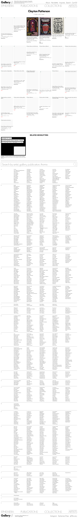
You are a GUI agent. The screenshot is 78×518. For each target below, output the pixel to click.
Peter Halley (16, 295)
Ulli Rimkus (41, 412)
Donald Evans (67, 248)
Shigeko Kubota (67, 323)
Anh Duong (67, 240)
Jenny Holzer (55, 300)
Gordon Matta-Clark (30, 359)
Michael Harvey (29, 298)
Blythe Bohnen (42, 199)
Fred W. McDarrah (30, 363)
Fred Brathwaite (55, 193)
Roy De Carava (16, 221)
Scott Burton (67, 201)
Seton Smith (41, 454)
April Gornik (54, 269)
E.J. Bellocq (28, 200)
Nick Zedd (28, 502)
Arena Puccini (67, 398)
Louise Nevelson (42, 374)
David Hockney (55, 295)
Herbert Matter (29, 360)
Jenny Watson (29, 478)
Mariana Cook (55, 223)
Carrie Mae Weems (30, 487)
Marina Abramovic (17, 171)
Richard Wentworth (43, 481)
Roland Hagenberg (17, 291)
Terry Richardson (29, 420)
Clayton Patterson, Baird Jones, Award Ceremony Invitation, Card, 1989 (7, 127)
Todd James (15, 311)
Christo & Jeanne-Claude (31, 308)
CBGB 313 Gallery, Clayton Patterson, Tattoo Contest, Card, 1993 (19, 107)
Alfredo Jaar (16, 307)
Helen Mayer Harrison (30, 292)
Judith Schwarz (29, 439)
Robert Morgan (67, 350)
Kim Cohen (41, 225)
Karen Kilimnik (42, 315)
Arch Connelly (55, 219)
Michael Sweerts (68, 447)
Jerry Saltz (15, 433)
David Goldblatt (42, 274)
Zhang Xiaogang (16, 495)
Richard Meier (42, 349)
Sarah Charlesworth (30, 224)
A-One (15, 169)
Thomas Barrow (16, 196)
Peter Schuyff (29, 437)
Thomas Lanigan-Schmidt (18, 339)
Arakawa (41, 182)
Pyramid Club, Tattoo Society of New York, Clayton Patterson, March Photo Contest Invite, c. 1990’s (32, 113)
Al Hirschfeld (55, 291)
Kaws (14, 330)
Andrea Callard (16, 219)
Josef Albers (29, 170)
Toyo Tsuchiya (55, 460)
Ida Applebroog (42, 181)
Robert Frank (55, 261)
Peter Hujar (67, 296)
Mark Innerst (55, 304)
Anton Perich (29, 396)
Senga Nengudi (42, 371)
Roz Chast (28, 225)
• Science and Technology (33, 40)
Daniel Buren (67, 193)
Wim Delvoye (29, 241)
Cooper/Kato (55, 225)
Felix (27, 256)
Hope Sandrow (16, 441)
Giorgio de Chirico (29, 233)
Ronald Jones (67, 309)
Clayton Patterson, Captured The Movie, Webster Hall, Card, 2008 (6, 64)
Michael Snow (55, 431)
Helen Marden (16, 366)
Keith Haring (29, 289)
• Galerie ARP (54, 37)
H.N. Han (15, 301)
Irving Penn (28, 393)
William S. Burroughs (68, 197)
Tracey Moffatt (55, 355)
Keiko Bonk (41, 205)
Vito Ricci (28, 418)
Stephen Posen (67, 387)
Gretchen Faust (16, 261)
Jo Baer (15, 190)
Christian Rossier (55, 423)
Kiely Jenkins (29, 309)
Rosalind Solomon (55, 434)
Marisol (28, 348)
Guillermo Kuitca (68, 325)
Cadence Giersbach (30, 275)
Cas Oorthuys (42, 382)
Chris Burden (67, 192)
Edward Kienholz (29, 328)
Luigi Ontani (41, 381)
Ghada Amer (29, 176)
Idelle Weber (29, 483)
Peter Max (28, 361)
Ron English (41, 251)
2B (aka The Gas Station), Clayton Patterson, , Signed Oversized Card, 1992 (44, 55)
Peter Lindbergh (55, 333)
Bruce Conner (55, 221)
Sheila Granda (55, 274)
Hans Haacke (16, 286)
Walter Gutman (67, 282)
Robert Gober (42, 271)
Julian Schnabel (29, 433)
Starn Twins (67, 460)
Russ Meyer (41, 360)
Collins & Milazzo (42, 363)
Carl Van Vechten (29, 475)
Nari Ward (15, 485)
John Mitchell (55, 351)
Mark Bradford (55, 190)
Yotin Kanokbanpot (17, 319)
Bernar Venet (42, 473)
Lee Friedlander (67, 256)
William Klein (42, 329)
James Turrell (67, 456)
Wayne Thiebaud (29, 457)
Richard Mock (55, 354)
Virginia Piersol (42, 398)
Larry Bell (28, 197)
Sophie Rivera (42, 419)
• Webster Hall (10, 66)
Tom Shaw (41, 427)
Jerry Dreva (54, 241)
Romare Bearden (16, 208)
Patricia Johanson (42, 308)
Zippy (53, 502)
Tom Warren (16, 490)
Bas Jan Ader (16, 178)
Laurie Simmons (42, 438)
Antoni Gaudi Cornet (56, 232)
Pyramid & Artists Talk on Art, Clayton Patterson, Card (19, 62)
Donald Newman (42, 378)
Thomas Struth (67, 438)
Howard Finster (42, 254)
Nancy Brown (55, 207)
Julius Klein (41, 326)
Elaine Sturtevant (68, 439)
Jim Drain (54, 240)
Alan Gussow (67, 280)
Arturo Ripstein (42, 416)
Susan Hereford (42, 295)
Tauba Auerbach (68, 171)
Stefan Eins (28, 248)
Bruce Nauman (29, 374)
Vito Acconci (16, 172)
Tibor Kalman (16, 318)
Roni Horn (67, 289)
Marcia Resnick (29, 413)
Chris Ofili (28, 380)
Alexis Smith (41, 447)
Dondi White (42, 488)
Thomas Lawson (16, 345)
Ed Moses (66, 359)
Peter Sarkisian (16, 447)
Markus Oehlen (16, 383)
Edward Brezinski (55, 197)
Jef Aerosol (15, 180)
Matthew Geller (16, 277)
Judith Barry (16, 197)
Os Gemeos (16, 278)
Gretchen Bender (29, 201)
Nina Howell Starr (55, 448)
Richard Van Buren (68, 194)
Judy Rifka (28, 423)
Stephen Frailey (55, 258)
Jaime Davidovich (16, 244)
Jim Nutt (66, 377)
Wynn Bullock (67, 189)
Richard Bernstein (29, 206)
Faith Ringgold (42, 413)
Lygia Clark (41, 214)
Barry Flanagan (42, 261)
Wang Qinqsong (16, 404)
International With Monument (57, 366)
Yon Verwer (41, 474)
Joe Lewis (41, 339)
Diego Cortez (55, 233)
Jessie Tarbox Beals (17, 206)
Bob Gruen (67, 276)
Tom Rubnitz (67, 416)
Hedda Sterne (67, 429)
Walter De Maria (16, 367)
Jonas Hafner (16, 290)
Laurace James (16, 310)
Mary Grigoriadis (68, 269)
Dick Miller (41, 364)
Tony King (41, 316)
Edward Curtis (67, 225)
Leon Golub (41, 278)
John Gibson (29, 273)
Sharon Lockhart (55, 336)
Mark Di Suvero (67, 446)
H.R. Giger (28, 276)
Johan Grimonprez (68, 270)
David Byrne (67, 206)
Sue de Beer (29, 193)
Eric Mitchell (54, 349)
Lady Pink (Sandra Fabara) (18, 254)
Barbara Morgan (68, 349)
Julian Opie (54, 380)
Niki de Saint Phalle (43, 391)
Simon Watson (29, 479)
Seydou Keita (16, 331)
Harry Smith (41, 450)
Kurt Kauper (16, 328)
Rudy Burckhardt (68, 191)
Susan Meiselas (42, 351)
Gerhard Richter (29, 421)
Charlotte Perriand (30, 398)
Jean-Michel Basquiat (17, 202)
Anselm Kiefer (29, 327)
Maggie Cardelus (16, 222)
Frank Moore (55, 369)
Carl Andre (41, 169)
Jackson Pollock (55, 398)
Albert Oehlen (16, 382)
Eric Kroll (66, 321)
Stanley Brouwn (55, 203)
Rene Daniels (16, 240)
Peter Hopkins (55, 301)
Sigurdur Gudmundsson (69, 277)
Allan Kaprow (16, 321)
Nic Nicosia (54, 372)
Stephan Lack (16, 335)
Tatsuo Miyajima (55, 353)
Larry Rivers (41, 420)
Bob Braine (54, 191)
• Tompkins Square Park (4, 66)
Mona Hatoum (29, 299)
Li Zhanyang (42, 502)
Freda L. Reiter (16, 423)
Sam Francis (54, 259)
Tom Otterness (67, 382)
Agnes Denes (29, 244)
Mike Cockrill (42, 221)
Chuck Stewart (67, 433)
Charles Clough (42, 220)
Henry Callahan (16, 218)
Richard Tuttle (67, 457)
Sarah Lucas (67, 335)
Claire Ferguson (29, 259)
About (48, 2)
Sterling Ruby (67, 417)
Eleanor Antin (42, 178)
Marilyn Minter (55, 348)
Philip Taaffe (16, 456)
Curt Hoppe (67, 286)
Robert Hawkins (29, 301)
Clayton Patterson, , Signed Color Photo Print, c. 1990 (19, 81)
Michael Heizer (42, 291)
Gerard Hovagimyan (68, 290)
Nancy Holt (54, 299)
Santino (15, 445)
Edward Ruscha (67, 420)
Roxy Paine (15, 389)
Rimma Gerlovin (16, 282)
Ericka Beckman (29, 189)
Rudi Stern (67, 428)
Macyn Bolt (41, 201)
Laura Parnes (29, 387)
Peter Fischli (41, 257)
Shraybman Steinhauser (56, 453)
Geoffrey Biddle (42, 185)
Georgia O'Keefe (16, 381)
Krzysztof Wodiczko (68, 480)
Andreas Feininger (17, 265)
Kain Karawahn (16, 322)
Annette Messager (42, 357)
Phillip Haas (15, 287)
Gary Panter (16, 393)
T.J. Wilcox (41, 492)
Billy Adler (15, 179)
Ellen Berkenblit (29, 203)
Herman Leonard (29, 345)
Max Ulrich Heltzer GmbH (44, 270)
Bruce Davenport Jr (68, 311)
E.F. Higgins (41, 299)
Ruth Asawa (54, 180)
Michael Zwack (55, 503)
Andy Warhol (16, 487)
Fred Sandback (16, 438)
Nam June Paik (16, 388)
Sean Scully (28, 441)
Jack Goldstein (42, 277)
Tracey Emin (42, 250)
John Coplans (55, 226)
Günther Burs (67, 198)
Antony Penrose (29, 394)
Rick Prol (66, 395)
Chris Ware (15, 486)
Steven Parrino (29, 388)
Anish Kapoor (16, 320)
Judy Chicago (29, 230)
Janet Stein (54, 451)
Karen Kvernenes (68, 329)
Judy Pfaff (41, 388)
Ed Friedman (67, 258)
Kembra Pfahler (42, 390)
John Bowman (55, 188)
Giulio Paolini (16, 395)
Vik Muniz (66, 365)
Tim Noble (54, 377)
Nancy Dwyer (67, 242)
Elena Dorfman (55, 237)
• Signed (63, 66)
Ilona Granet (55, 275)
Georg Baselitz (16, 201)
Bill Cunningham (68, 223)
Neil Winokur (55, 491)
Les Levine (41, 336)
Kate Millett (41, 368)
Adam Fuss (67, 262)
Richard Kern (29, 321)
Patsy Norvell (67, 372)
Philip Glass (41, 268)
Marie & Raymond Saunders (18, 449)
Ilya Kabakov (16, 316)
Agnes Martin (29, 351)
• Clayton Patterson (4, 36)
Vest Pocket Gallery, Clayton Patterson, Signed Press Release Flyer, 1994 (7, 113)
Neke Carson (16, 225)
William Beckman (29, 190)
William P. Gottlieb (55, 271)
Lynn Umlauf (16, 468)
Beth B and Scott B (16, 186)
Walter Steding (55, 450)
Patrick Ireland (55, 305)
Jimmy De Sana (16, 436)
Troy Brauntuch (55, 194)
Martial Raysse (16, 421)
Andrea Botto (42, 209)
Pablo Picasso (42, 397)
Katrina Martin (29, 354)
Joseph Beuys (29, 208)
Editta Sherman (42, 429)
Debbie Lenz (29, 344)
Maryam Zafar (16, 502)
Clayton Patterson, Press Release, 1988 (45, 90)
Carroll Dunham (67, 238)
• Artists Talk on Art (17, 63)
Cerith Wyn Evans (68, 247)
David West (41, 484)
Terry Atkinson (67, 169)
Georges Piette (42, 400)
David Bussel (67, 202)
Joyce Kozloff (55, 331)
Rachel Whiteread (42, 489)
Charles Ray (16, 419)
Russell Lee (28, 335)
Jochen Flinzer (42, 264)
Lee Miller (41, 366)
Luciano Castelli (16, 233)
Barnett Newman (42, 377)
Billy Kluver (54, 316)
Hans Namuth (16, 377)
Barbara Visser (55, 473)
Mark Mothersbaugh (68, 360)
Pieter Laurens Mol (55, 356)
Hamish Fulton (67, 261)
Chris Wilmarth (55, 485)
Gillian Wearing (29, 480)
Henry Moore (67, 347)
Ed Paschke (28, 389)
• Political (47, 91)
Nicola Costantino (68, 213)
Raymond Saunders (17, 451)
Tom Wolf (66, 482)
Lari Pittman (54, 394)
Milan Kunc (67, 326)
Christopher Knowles (56, 317)
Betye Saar (15, 427)
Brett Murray (67, 367)
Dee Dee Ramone (16, 415)
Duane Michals (42, 361)
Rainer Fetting (29, 260)
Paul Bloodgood (42, 194)
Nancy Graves (55, 278)
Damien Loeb (55, 337)
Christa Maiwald (16, 351)
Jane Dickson (42, 240)
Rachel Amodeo (29, 177)
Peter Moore (67, 348)
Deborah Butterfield (68, 204)
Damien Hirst (55, 293)
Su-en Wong (67, 484)
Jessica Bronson (55, 199)
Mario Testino (16, 463)
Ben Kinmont (42, 317)
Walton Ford (54, 254)
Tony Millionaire (42, 369)
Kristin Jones (67, 307)
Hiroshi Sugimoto (68, 441)
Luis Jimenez (42, 307)
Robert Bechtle (29, 187)
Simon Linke (54, 334)
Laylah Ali (28, 173)
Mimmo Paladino (16, 390)
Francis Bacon (16, 187)
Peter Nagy (15, 372)
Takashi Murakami (68, 366)
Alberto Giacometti (30, 271)
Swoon (66, 448)
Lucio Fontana (42, 265)
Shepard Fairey (16, 255)
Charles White (42, 487)
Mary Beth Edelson (17, 250)
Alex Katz (15, 325)
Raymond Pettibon (29, 400)
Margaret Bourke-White (56, 185)
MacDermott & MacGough (18, 348)
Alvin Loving (54, 345)
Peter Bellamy (29, 198)
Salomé (15, 431)
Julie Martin (28, 353)
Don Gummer (67, 278)
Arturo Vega (41, 472)
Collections (53, 6)
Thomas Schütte (29, 440)
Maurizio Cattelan (29, 217)
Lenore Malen (16, 355)
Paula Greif (54, 282)
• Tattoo (76, 90)
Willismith (54, 484)
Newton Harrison (29, 296)
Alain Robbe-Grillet (43, 421)
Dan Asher (54, 181)
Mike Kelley (28, 315)
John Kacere (16, 317)
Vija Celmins (29, 218)
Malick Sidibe (42, 432)
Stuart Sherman (42, 430)
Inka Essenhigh (55, 250)
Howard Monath (55, 359)
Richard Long (55, 338)
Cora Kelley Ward (16, 484)
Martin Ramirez (16, 413)
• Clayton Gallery (42, 39)
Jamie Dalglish (16, 239)
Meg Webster (29, 484)
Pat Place (54, 395)
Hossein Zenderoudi (30, 505)
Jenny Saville (16, 452)
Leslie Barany (16, 193)
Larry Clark (41, 213)
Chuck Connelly (55, 220)
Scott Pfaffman (42, 389)
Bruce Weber (29, 482)
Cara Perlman (29, 397)
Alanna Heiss (42, 290)
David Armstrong (55, 173)
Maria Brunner (67, 186)
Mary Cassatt (16, 230)
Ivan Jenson (28, 311)
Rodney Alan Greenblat (56, 279)
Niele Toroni (41, 458)
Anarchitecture (29, 179)
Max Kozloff (67, 315)
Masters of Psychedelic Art (57, 177)
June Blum (41, 196)
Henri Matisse (29, 357)
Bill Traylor (54, 457)
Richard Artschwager (56, 179)
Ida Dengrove (42, 235)
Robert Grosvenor (68, 275)
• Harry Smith (34, 40)
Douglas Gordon (42, 282)
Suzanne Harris (29, 291)
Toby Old (28, 382)
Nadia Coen (41, 224)
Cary (14, 226)
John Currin (67, 224)
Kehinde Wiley (55, 478)
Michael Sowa (55, 440)
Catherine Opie (42, 384)
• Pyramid (15, 64)
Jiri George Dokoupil (56, 236)
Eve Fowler (54, 257)
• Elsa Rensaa (60, 36)
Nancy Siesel (42, 434)
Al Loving (54, 344)
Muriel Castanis (16, 232)
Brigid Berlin (29, 204)
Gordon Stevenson (68, 432)
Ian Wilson (54, 487)
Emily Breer (54, 195)
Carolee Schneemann (30, 435)
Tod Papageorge (16, 396)
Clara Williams (55, 481)
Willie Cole (41, 229)
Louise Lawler (16, 343)
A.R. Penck (28, 392)
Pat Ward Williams (55, 482)
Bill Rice (28, 419)
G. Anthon (41, 176)
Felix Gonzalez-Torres (43, 279)
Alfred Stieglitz (67, 434)
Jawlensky (28, 307)
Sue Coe (41, 223)
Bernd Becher (29, 185)
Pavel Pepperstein (29, 395)
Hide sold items (39, 14)
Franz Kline (41, 331)
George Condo (55, 217)
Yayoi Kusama (67, 327)
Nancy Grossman (68, 274)
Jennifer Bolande (42, 200)
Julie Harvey (29, 297)
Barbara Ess (54, 249)
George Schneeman (30, 434)
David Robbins (42, 422)
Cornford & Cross (68, 218)
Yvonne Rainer (16, 412)
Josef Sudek (67, 440)
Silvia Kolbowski (55, 321)
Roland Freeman (55, 265)
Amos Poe (54, 396)
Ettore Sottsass (55, 439)
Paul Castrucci (29, 216)
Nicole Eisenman (29, 249)
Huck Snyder (55, 432)
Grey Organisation (55, 383)
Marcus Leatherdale (30, 334)
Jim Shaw (28, 454)
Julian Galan (16, 270)
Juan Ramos (16, 416)
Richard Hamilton (16, 298)
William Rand (16, 417)
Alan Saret (15, 446)
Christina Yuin (16, 500)
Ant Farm (15, 258)
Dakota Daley (16, 238)
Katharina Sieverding (43, 435)
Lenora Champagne (30, 221)
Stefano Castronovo (30, 214)
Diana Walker (16, 480)
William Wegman (29, 488)
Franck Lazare (29, 333)
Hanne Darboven (16, 241)
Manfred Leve (42, 335)
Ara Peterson (29, 399)
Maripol (28, 347)
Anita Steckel (55, 449)
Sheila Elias (28, 250)
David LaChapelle (16, 334)
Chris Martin (29, 352)
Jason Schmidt (29, 432)
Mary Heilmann (42, 289)
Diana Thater (16, 464)
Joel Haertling (16, 288)
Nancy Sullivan (67, 442)
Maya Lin (41, 345)
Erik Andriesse (42, 172)
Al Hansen (28, 287)
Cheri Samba (16, 435)
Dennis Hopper (67, 287)
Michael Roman (55, 415)
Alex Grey (54, 283)
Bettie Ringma (42, 414)
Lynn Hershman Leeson (30, 337)
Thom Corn (54, 231)
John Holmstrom (55, 298)
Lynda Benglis (29, 202)
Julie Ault (66, 174)
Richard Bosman (42, 208)
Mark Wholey (42, 490)
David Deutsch (42, 237)
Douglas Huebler (68, 294)
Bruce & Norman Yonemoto (18, 499)
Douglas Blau (42, 191)
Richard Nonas (67, 371)
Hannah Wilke (55, 479)
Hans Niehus (55, 373)
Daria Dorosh (55, 238)
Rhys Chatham (29, 226)
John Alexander (29, 172)
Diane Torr (41, 459)
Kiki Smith (41, 453)
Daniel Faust (16, 260)
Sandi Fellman (29, 257)
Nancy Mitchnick (55, 352)
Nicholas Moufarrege (68, 361)
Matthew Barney (16, 194)
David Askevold (55, 182)
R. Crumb (66, 220)
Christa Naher (16, 373)
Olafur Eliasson (29, 251)
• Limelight (46, 108)
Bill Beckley (28, 188)
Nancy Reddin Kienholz (30, 329)
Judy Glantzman (29, 283)
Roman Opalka (42, 383)
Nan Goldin (41, 275)
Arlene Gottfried (55, 270)
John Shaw (41, 426)
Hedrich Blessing (42, 193)
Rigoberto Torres (42, 463)
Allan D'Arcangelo (17, 235)
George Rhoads (29, 415)
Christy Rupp (67, 419)
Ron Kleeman (42, 323)
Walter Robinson (42, 423)
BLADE (41, 189)
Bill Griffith (67, 268)
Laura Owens (67, 384)
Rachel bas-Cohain (17, 200)
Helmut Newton (55, 371)
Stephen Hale (16, 293)
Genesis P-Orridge (17, 387)
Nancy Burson (67, 199)
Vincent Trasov (55, 456)
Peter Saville (16, 453)
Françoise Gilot (29, 278)
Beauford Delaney (29, 239)
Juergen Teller (16, 462)
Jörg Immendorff (29, 305)
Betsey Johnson (42, 310)
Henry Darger (16, 242)
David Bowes (55, 187)
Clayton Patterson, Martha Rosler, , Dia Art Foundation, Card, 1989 (32, 90)
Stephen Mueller (68, 364)
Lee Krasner (67, 319)
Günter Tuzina (67, 459)
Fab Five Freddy (55, 264)
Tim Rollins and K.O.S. (17, 315)
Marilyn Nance (16, 378)
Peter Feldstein (29, 255)
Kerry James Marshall (30, 350)
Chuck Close (42, 219)
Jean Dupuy (67, 241)
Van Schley (28, 429)
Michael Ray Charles (30, 223)
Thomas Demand (29, 242)
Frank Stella (54, 454)
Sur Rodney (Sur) (68, 445)
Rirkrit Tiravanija (29, 463)
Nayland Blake (42, 190)
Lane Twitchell (67, 462)
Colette (41, 232)
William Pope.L (55, 399)
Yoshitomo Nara (29, 371)
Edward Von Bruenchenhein (57, 209)
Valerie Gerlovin (16, 283)
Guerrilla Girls (29, 281)
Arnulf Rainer (16, 411)
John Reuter (28, 414)
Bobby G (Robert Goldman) (44, 276)
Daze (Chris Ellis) (42, 247)
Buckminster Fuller (68, 260)
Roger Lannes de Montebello (57, 365)
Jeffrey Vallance (29, 472)
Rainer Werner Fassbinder (18, 259)
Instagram (53, 516)
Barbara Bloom (42, 195)
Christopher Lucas (68, 334)
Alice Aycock (67, 176)
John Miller (41, 365)
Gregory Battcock (16, 203)
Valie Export (67, 249)
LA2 (14, 333)
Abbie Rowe (67, 414)
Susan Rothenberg (68, 411)
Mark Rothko (67, 412)
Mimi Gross (67, 273)
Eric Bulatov (67, 188)
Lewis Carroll (16, 224)
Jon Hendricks (42, 294)
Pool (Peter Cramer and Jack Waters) (18, 492)
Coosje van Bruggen (68, 185)
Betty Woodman (68, 485)
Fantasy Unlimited (16, 469)
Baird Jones (54, 309)
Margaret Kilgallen (30, 331)
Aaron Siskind (42, 441)
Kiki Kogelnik (55, 319)
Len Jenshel (28, 310)
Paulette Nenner (42, 372)
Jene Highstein (42, 300)
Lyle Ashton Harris (29, 290)
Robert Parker (16, 399)
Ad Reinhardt (16, 422)
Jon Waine (15, 479)
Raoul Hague (16, 292)
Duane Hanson (29, 288)
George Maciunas (16, 349)
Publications (29, 6)
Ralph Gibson (29, 274)
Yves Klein (41, 330)
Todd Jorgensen (67, 310)
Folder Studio (21, 516)
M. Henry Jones (67, 308)
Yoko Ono (41, 380)
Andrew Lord (55, 343)
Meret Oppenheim (55, 382)
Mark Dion (41, 243)
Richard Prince (67, 393)
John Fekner (29, 254)
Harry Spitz (54, 445)
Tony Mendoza (42, 355)
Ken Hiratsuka (55, 290)
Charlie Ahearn (16, 182)
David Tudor (54, 463)
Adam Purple (67, 399)
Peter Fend (28, 258)
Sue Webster (29, 485)
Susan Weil (28, 489)
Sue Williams (55, 483)
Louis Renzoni (29, 411)
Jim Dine (41, 242)
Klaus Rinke (41, 415)
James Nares (29, 372)
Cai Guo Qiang (16, 403)
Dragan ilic (28, 304)
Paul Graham (55, 273)
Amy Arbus (54, 169)
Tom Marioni (16, 369)
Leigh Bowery (55, 186)
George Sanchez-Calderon (18, 437)
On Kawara (15, 329)
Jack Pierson (42, 399)
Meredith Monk (55, 360)
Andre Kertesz (29, 322)
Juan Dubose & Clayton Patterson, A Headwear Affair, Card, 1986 (70, 34)
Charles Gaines (16, 269)
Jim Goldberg (42, 273)
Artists (72, 6)
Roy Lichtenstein (42, 343)
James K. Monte (55, 364)
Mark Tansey (16, 459)
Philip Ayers (67, 177)
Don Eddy (15, 248)
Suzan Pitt (54, 393)
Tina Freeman (67, 254)
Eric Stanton (54, 447)
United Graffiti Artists (56, 178)
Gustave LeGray (29, 339)
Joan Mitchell (55, 350)
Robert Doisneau (55, 235)
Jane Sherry (41, 431)
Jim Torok (41, 457)
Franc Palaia (16, 391)
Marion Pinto (55, 390)
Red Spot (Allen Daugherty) (18, 243)
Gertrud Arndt (55, 174)
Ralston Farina (16, 256)
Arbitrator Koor (55, 326)
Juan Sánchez (67, 450)
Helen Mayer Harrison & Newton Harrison (32, 294)
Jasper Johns (42, 309)
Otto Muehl (67, 363)
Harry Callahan (16, 217)
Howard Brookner (55, 202)
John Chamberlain (30, 220)
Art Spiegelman (55, 442)
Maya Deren (42, 236)
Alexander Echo (16, 247)
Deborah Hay (42, 287)
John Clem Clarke (42, 215)
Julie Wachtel (16, 478)
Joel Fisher (41, 258)
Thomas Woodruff (68, 488)
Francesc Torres (42, 462)
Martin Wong (67, 483)
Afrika (15, 181)
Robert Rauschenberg (17, 418)
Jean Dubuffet (55, 244)
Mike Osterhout (67, 381)
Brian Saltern (16, 432)
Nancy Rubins (67, 415)
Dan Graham (55, 272)
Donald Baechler (16, 188)
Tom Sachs (15, 428)
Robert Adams (16, 176)
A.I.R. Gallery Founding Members (19, 170)
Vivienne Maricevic (17, 368)
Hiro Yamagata (16, 498)
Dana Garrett (16, 274)
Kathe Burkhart (67, 195)
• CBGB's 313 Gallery (17, 108)
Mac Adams (16, 175)
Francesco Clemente (43, 216)
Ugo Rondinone (55, 417)
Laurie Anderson (29, 182)
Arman (54, 172)
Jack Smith (41, 451)
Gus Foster (54, 255)
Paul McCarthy (29, 362)
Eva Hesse (41, 297)
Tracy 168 (41, 464)
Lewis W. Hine (55, 288)
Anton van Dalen (16, 237)
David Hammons (16, 300)
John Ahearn (29, 169)
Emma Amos (29, 178)
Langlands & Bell (29, 196)
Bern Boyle (54, 189)
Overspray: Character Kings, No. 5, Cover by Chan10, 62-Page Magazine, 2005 (7, 34)
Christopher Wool (68, 489)
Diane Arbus (54, 170)
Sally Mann (15, 360)
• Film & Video (60, 65)
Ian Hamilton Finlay (30, 263)
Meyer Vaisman (16, 474)
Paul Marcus (16, 364)
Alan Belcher (29, 194)
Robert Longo (55, 339)
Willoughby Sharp (29, 453)
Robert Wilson (55, 489)
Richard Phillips (42, 393)
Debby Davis (29, 236)
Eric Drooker (55, 242)
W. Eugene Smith (55, 426)
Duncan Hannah (29, 286)
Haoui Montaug (55, 363)
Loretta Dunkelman (68, 239)
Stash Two (66, 463)
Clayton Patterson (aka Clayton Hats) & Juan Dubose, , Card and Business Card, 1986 (58, 114)
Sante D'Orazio (16, 236)
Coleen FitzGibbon (43, 259)
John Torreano (42, 460)
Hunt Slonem (42, 445)
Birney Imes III (16, 305)
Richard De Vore (68, 472)
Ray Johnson (54, 307)
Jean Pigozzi (54, 387)
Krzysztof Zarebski (17, 503)
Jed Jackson (16, 308)
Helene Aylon (67, 178)
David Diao (41, 238)
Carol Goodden (42, 280)
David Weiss (29, 491)
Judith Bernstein (29, 205)
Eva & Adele (16, 177)
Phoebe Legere (29, 338)
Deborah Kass (16, 323)
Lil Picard (41, 395)
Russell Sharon (29, 452)
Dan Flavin (41, 262)
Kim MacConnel (16, 347)
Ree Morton (67, 357)
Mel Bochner (42, 197)
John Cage (15, 213)
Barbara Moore (55, 368)
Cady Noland (55, 378)
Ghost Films (28, 261)
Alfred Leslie (42, 334)
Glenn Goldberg (42, 272)
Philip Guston (67, 281)
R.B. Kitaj (41, 322)
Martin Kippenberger (43, 318)
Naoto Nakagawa (16, 374)
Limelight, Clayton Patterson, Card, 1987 (44, 107)
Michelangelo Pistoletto (56, 392)
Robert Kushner (67, 328)
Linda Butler (67, 203)
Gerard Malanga (16, 354)
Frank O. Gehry (16, 276)
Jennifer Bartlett (16, 199)
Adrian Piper (54, 391)
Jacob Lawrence (16, 344)
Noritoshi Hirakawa (56, 289)
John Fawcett (16, 262)
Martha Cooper (55, 224)
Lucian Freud (67, 255)
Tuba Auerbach (67, 172)
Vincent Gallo (16, 272)
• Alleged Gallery (3, 88)
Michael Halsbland (17, 296)
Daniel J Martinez (29, 355)
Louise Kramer (67, 316)
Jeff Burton (67, 200)
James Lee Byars (68, 205)
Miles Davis (28, 237)
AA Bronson (54, 198)
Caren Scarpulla (16, 454)
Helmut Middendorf (43, 362)
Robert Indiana (42, 305)
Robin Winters (55, 492)
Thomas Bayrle (16, 205)
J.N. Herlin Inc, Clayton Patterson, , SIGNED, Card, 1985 (57, 64)
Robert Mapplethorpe (17, 362)
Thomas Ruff (67, 418)
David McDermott (29, 364)
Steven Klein (42, 328)
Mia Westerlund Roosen (56, 418)
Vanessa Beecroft (29, 191)
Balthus (15, 192)
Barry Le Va (15, 473)
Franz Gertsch (29, 269)
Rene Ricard (29, 416)
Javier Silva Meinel (43, 350)
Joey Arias (54, 171)
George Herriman (42, 296)
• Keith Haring (49, 40)
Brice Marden (16, 365)
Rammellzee (16, 414)
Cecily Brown (55, 205)
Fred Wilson (54, 486)
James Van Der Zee (30, 503)
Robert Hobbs (55, 294)
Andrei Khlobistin (29, 326)
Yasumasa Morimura (68, 352)
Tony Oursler (67, 383)
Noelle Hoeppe (55, 297)
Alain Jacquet (16, 309)
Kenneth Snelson (55, 429)
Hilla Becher (29, 186)
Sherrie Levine (42, 337)
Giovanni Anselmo (42, 175)
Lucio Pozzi (67, 389)
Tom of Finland (29, 262)
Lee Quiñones (16, 408)
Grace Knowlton (55, 318)
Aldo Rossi (54, 422)
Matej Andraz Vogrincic (56, 475)
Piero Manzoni (16, 361)
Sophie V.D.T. (16, 472)
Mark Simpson (42, 440)
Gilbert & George (16, 280)
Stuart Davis (28, 238)
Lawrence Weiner (29, 490)
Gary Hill (41, 301)
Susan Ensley (55, 247)
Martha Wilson (55, 488)
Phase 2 (41, 392)
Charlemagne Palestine (17, 392)
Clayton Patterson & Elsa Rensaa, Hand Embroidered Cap (32, 52)
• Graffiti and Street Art (43, 40)
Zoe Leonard (42, 333)
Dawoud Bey (29, 209)
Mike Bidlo (41, 186)
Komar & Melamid (42, 352)
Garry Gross (67, 272)
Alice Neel (28, 377)
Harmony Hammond (17, 299)
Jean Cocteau (42, 222)
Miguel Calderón (16, 216)
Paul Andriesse (42, 173)
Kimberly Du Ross (55, 421)
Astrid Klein (41, 325)
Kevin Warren (16, 489)
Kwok (66, 330)
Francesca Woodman (68, 486)
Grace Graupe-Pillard (56, 277)
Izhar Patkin (28, 390)
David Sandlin (16, 440)
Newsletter (54, 2)
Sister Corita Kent (29, 319)
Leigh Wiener (42, 491)
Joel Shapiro (29, 451)
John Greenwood (55, 281)
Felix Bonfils (41, 204)
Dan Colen (41, 230)
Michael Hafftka (16, 289)
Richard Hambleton (17, 297)
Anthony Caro (16, 223)
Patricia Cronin (67, 217)
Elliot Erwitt (54, 248)
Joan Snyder (54, 433)
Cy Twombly (67, 464)
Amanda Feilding (16, 263)
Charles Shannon (29, 449)
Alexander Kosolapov (56, 327)
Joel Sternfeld (67, 430)
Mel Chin (28, 232)
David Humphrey (68, 297)
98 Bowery (73, 516)
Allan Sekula (29, 445)
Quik (14, 406)
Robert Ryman (67, 421)
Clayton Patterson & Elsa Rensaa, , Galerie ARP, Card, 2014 (58, 35)
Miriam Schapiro (29, 426)
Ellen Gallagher (16, 271)
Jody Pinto (54, 389)
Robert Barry (16, 198)
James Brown (55, 206)
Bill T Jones (54, 310)
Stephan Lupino (67, 338)
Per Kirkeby (41, 320)
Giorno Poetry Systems (69, 449)
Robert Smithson (55, 428)
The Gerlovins (29, 268)
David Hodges (55, 296)
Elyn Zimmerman (42, 505)
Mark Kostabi (55, 328)
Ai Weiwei (28, 492)
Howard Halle (16, 294)
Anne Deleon (29, 240)
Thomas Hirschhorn (56, 292)
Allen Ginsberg (29, 279)
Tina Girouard (29, 282)
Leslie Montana (55, 361)
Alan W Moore (55, 367)
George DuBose (55, 243)
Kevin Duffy (67, 236)
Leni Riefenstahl (29, 422)
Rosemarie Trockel (55, 459)
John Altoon (28, 174)
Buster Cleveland (42, 218)
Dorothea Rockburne (56, 413)
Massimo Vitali (55, 474)
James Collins (55, 214)
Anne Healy (41, 288)
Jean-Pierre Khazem (30, 325)
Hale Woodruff (67, 487)
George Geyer (29, 270)
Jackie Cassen (16, 231)
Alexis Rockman (55, 414)
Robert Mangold (16, 357)
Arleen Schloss (29, 430)
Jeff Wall (15, 482)
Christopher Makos (17, 353)
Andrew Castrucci (29, 215)
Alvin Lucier (67, 336)
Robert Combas (55, 216)
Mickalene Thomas (30, 459)
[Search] (39, 165)
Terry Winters (67, 478)
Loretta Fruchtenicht (68, 259)
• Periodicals (73, 90)
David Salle (15, 430)
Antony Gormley (55, 268)
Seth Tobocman (29, 464)
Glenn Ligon (42, 344)
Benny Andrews (42, 171)
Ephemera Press (63, 516)
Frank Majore (16, 352)
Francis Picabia (42, 394)
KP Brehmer (54, 196)
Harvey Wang (16, 483)
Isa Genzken (16, 279)
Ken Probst (67, 394)
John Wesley (42, 482)
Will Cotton (67, 214)
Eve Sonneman (55, 437)
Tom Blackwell (42, 188)
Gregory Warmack (17, 488)
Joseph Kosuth (55, 329)
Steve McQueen (42, 348)
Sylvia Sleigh (42, 442)
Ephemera (7, 6)
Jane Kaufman (16, 327)
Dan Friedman (67, 257)
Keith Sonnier (55, 438)
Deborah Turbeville (56, 464)
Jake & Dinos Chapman (30, 222)
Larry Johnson (42, 311)
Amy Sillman (42, 436)
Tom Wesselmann (42, 483)
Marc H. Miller (42, 367)
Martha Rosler (55, 420)
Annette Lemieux (29, 343)
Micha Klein (41, 327)
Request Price (3, 38)
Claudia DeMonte (29, 243)
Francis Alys (28, 175)
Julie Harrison (29, 295)
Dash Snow (54, 430)
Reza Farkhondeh (16, 257)
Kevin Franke (55, 262)
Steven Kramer (67, 317)
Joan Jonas (54, 308)
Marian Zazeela (16, 505)
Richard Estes (55, 251)
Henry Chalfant (29, 219)
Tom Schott (28, 436)
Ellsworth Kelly (29, 316)
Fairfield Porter (55, 400)
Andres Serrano (29, 448)
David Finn (28, 265)
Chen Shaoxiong (29, 450)
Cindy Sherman (42, 428)
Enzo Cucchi (67, 221)
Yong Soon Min (55, 347)
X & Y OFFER (16, 384)
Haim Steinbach (55, 452)
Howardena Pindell (55, 388)
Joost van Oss (67, 380)
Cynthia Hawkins (29, 300)
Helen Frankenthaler (56, 263)
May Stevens (67, 431)
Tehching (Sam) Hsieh (68, 293)
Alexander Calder (16, 215)
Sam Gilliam (29, 277)
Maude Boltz (42, 203)
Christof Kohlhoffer (55, 320)
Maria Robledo (55, 411)
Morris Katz (15, 326)
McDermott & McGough (30, 367)
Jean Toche (41, 456)
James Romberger (55, 416)
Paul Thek (28, 456)
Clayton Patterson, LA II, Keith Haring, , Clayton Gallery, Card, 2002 (45, 37)
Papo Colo (54, 215)
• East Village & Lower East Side (19, 29)
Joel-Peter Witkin (68, 479)
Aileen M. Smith (42, 446)
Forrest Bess (29, 207)
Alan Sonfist (54, 435)
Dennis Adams (16, 173)
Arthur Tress (54, 458)
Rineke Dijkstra (42, 241)
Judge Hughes (67, 295)
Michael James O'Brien (17, 380)
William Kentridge (29, 320)
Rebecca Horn (67, 288)
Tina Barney (16, 195)
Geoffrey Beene (29, 192)
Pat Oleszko (28, 384)
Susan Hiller (54, 287)
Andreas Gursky (68, 279)
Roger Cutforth (67, 226)
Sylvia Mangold (16, 359)
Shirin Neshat (42, 373)
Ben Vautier (28, 474)
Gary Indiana (42, 304)
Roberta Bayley (16, 204)
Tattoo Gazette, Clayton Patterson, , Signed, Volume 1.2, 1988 (70, 88)
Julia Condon (55, 218)
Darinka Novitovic (68, 374)
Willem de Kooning (56, 323)
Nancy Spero (55, 441)
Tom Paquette (16, 397)
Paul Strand (67, 437)
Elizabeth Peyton (42, 387)
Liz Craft (66, 216)
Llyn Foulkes (54, 256)
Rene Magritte (16, 350)
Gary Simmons (42, 437)
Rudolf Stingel (67, 435)
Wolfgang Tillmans (30, 460)
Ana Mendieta (42, 354)
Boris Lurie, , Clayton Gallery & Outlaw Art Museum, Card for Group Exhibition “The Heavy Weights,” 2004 (20, 27)
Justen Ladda (16, 336)
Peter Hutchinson (68, 298)
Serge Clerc (41, 217)
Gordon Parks (16, 400)
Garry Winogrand (55, 490)
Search (68, 2)
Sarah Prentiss (67, 390)
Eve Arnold (54, 175)
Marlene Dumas (67, 237)
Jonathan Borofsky (42, 207)
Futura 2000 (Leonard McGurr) (31, 369)
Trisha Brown (55, 208)
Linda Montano (55, 362)
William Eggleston (29, 247)
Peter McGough (29, 368)
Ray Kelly (28, 318)
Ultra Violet (54, 472)
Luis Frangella (55, 260)
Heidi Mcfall (28, 365)
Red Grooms (67, 271)
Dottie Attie (67, 170)
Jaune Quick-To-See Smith (44, 452)
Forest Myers (67, 368)
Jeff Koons (54, 325)
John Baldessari (16, 191)
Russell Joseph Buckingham (69, 187)
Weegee (28, 486)
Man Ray (15, 420)
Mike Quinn (15, 407)
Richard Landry (16, 338)
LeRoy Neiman (29, 378)
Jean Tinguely (29, 462)
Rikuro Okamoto (29, 381)
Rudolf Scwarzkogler (30, 442)
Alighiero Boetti (42, 198)
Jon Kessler (28, 323)
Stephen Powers (67, 388)
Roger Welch (42, 478)
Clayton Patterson (29, 391)
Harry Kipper (42, 319)
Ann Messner (42, 359)
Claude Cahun (16, 214)
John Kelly (28, 317)
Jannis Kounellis (55, 330)
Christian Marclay (16, 363)
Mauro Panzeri (16, 394)
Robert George (16, 281)
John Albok (28, 171)
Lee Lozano (67, 333)
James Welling (42, 479)
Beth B (15, 185)
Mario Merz (41, 356)
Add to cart (66, 37)
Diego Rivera (42, 418)
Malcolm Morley (68, 353)
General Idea (16, 304)
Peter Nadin (16, 371)
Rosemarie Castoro (30, 213)
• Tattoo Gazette (67, 91)
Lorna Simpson (42, 439)
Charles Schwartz (29, 438)
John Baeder (16, 189)
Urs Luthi (66, 339)
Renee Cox (67, 215)
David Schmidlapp (29, 431)
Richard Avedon (67, 175)
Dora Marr (28, 349)
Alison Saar (15, 426)
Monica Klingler (55, 315)
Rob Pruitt (66, 397)
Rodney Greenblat (55, 280)
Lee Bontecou (42, 206)
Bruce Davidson (29, 235)
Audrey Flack (42, 260)
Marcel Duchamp (68, 235)
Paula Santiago (16, 442)
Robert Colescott (42, 231)
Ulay (14, 467)
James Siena (42, 433)
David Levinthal (42, 338)
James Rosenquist (55, 419)
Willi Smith (54, 427)
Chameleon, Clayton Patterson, (70, 62)
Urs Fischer (41, 255)
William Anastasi (29, 180)
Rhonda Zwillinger (55, 505)
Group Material (29, 356)
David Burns (67, 196)
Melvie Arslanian (55, 176)
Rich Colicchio (55, 213)
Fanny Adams (16, 174)
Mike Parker (16, 398)
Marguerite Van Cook (56, 222)
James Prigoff (67, 391)
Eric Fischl (41, 256)
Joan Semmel (29, 446)
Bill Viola (41, 475)
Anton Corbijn (55, 230)
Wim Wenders (42, 480)
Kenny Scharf (29, 427)
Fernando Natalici (29, 373)
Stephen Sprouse (55, 446)
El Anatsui (28, 181)
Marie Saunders (16, 450)
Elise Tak (15, 457)
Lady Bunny (67, 190)
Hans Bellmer (29, 199)
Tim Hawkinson (42, 286)
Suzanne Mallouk (16, 356)
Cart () (74, 3)
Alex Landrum (16, 337)
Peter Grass (54, 276)
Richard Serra (29, 447)
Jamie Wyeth (67, 490)
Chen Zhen (41, 503)
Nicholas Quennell (17, 405)
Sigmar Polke (55, 397)
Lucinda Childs (29, 231)
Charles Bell (28, 195)
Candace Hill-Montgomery (57, 286)
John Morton (67, 356)
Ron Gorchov (42, 281)
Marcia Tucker (55, 462)
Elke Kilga (28, 330)
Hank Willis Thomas (30, 458)
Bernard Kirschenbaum (43, 321)
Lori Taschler (16, 460)
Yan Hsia (66, 292)
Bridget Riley (42, 411)
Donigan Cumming (68, 222)
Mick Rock (54, 412)
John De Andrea (42, 170)
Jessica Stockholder (68, 436)
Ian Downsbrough (55, 239)
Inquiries (62, 2)
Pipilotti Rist (41, 417)
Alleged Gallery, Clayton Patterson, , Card (6, 87)
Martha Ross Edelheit (17, 249)
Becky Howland (67, 291)
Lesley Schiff (29, 428)
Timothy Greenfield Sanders (18, 439)
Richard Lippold (55, 335)
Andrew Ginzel (29, 280)
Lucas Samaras (16, 434)
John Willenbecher (55, 480)
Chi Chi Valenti (16, 475)
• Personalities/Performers (43, 57)
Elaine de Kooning (55, 322)
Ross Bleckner (42, 192)
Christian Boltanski (42, 202)
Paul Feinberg (16, 264)
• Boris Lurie (16, 29)
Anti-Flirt (41, 177)
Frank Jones (54, 311)
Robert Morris (67, 354)
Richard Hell (41, 292)
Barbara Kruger (67, 322)
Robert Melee (42, 353)
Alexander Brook (55, 201)
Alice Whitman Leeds (30, 336)
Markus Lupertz (67, 337)
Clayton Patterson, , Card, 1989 (70, 113)
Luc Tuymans (67, 458)
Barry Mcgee (29, 366)
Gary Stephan (67, 426)
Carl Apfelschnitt (42, 180)
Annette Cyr (67, 230)
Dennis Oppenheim (56, 381)
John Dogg (41, 244)
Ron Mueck (67, 362)
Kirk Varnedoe (29, 473)
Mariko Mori (67, 351)
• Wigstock (74, 64)
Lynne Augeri (67, 173)
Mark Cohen (42, 226)
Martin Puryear (67, 400)
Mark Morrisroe (67, 355)
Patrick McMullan (42, 347)
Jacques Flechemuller (43, 263)
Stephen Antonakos (43, 179)
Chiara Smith (42, 448)
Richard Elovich (42, 248)
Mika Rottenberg (68, 413)
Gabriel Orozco (55, 384)
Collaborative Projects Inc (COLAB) (44, 228)
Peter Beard (16, 207)
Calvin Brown (55, 204)
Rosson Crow (67, 219)
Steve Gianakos (29, 272)
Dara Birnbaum (42, 187)
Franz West (41, 485)
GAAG (15, 268)
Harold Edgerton (16, 251)
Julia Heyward (42, 298)
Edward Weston (42, 486)
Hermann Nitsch (55, 374)
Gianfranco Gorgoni (43, 283)
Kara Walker (16, 481)
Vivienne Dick (42, 239)
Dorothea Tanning (16, 458)
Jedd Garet (15, 273)
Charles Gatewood (17, 275)
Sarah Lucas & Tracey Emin (44, 249)
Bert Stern (67, 427)
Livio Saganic (16, 429)
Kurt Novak (67, 373)
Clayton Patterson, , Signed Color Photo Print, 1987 (58, 87)
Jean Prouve (67, 396)
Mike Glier (41, 269)
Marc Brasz (54, 192)
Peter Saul (15, 448)
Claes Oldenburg (29, 383)
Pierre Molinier (55, 357)
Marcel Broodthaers (56, 200)
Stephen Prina (67, 392)
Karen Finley (29, 264)
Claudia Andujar (42, 174)
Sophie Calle (16, 220)
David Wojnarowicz (68, 481)
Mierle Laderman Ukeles (18, 466)
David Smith (41, 449)
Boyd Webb (28, 481)
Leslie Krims (67, 320)
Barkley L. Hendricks (43, 293)
